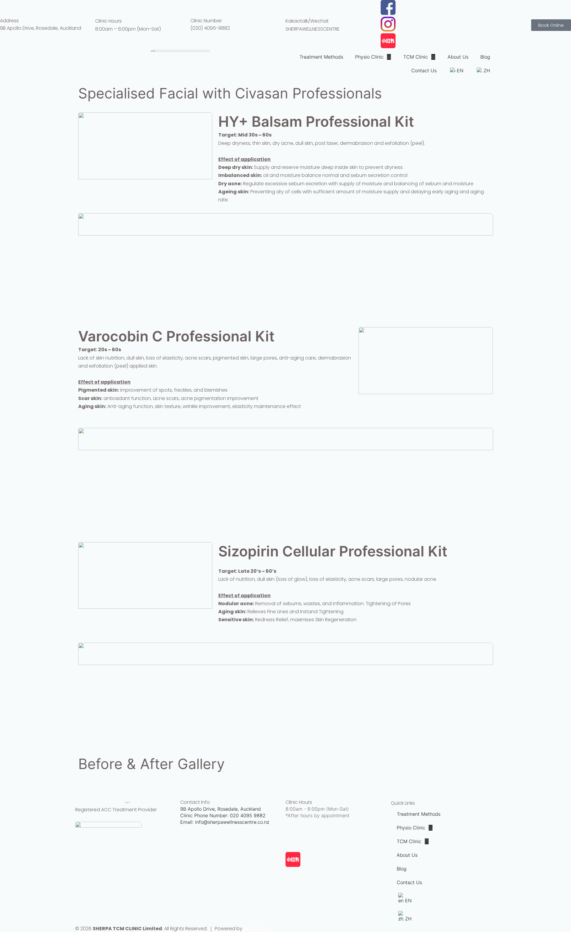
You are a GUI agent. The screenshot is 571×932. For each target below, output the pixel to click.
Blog (485, 57)
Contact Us (424, 70)
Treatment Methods (321, 57)
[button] (285, 780)
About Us (458, 57)
